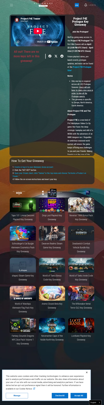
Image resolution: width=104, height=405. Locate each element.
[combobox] (95, 402)
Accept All (78, 396)
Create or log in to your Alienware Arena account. (34, 167)
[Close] (87, 372)
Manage (17, 396)
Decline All (60, 396)
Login (92, 5)
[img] (78, 5)
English (93, 402)
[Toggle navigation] (11, 5)
